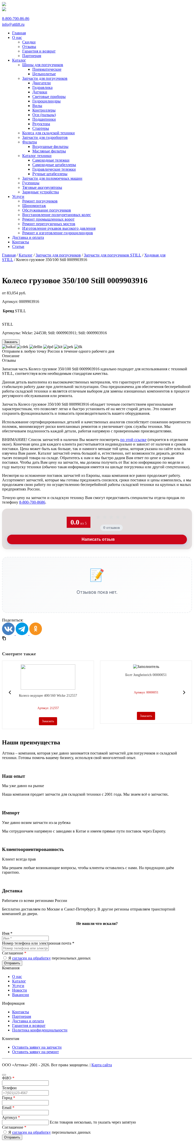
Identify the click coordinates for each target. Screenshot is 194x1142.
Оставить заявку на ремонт (35, 1052)
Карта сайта (101, 1065)
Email (8, 1107)
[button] (10, 692)
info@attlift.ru (13, 24)
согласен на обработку (31, 958)
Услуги (18, 985)
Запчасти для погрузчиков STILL (112, 255)
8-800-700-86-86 (15, 18)
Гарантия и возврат (28, 1025)
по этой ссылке (133, 439)
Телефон (9, 1088)
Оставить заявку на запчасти (37, 1047)
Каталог (26, 255)
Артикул (11, 1117)
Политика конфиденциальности (39, 1030)
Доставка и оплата (28, 1021)
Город (8, 1098)
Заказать (11, 342)
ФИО (8, 1078)
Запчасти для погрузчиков (58, 255)
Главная (9, 255)
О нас (17, 976)
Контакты (20, 1012)
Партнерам (21, 1016)
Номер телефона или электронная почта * (38, 943)
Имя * (7, 933)
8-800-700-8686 (32, 502)
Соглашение (14, 953)
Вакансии (20, 995)
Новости (19, 990)
